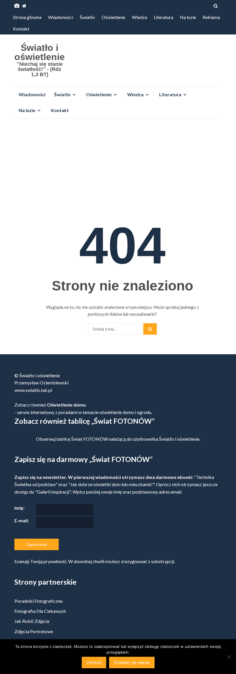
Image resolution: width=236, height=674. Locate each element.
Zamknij (94, 662)
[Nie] (229, 657)
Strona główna (27, 17)
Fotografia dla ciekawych (40, 611)
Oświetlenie (113, 17)
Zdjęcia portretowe (33, 631)
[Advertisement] (118, 166)
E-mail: (21, 520)
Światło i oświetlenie (39, 52)
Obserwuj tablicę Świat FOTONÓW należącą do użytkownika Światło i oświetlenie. (118, 439)
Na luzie (188, 17)
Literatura (163, 17)
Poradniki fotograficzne (38, 601)
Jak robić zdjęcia (31, 621)
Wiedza (139, 17)
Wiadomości (60, 17)
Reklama (211, 17)
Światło (87, 17)
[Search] (150, 329)
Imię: (19, 508)
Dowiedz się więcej (132, 662)
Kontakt (21, 28)
